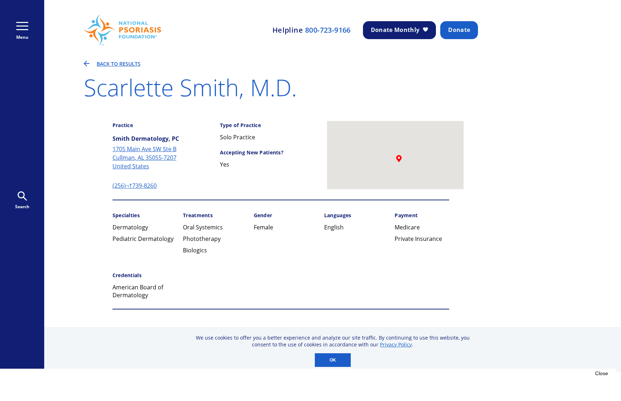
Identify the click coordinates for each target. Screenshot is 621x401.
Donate (459, 30)
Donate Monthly (395, 30)
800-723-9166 (328, 30)
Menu (22, 37)
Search (22, 207)
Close (601, 373)
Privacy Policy (396, 344)
